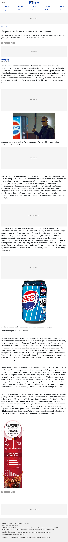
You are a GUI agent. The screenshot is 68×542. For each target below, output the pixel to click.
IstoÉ (7, 6)
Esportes (6, 10)
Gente (48, 6)
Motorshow (34, 10)
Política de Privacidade (8, 537)
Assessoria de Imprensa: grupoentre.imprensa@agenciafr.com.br (32, 537)
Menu (20, 10)
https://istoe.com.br (7, 534)
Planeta (61, 6)
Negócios (5, 27)
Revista (20, 6)
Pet (61, 10)
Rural (34, 6)
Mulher (47, 10)
